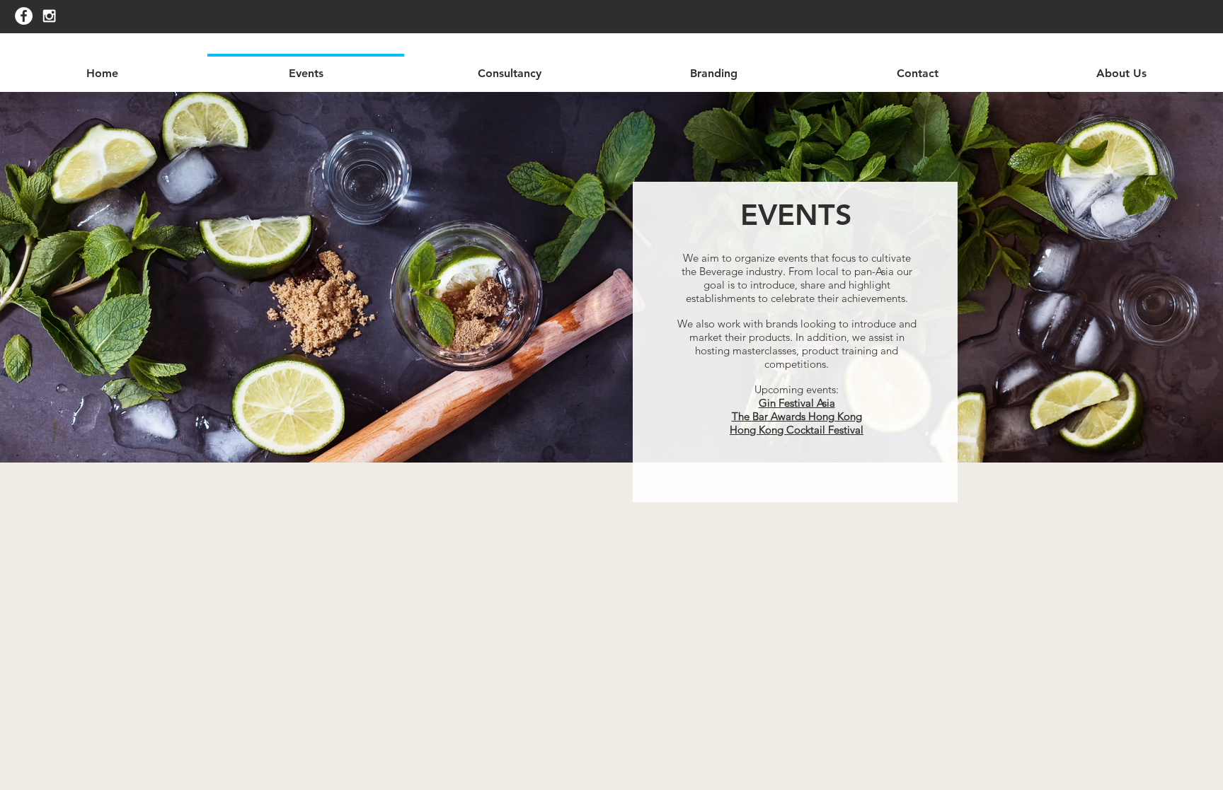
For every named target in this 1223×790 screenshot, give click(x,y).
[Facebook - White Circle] (24, 16)
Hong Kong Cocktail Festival (796, 429)
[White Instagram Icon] (49, 16)
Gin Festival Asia (797, 402)
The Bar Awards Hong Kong (797, 416)
